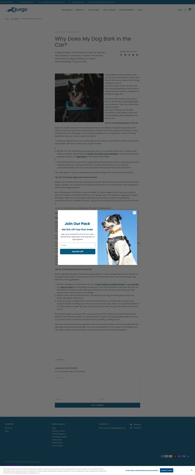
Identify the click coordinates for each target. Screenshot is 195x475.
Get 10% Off (77, 251)
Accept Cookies (166, 470)
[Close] (192, 470)
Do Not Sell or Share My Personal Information (142, 470)
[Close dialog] (134, 213)
